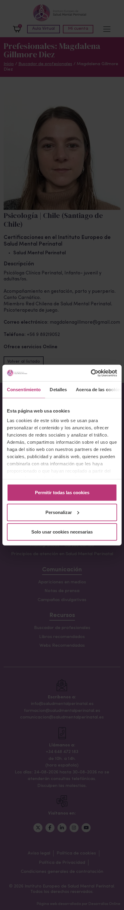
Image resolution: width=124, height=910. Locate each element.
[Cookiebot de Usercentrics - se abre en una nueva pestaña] (90, 373)
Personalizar (58, 512)
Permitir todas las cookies (62, 492)
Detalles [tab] (58, 389)
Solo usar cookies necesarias (62, 531)
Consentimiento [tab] (24, 389)
